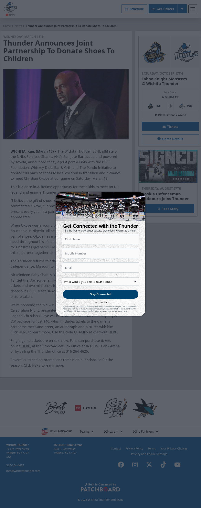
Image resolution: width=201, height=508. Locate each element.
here (125, 311)
